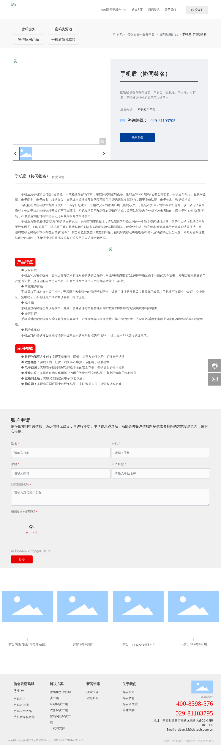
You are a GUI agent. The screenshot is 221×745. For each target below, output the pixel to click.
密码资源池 (63, 29)
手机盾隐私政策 (63, 39)
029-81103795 (162, 120)
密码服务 (28, 29)
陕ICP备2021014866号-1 (69, 740)
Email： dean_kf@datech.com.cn (190, 729)
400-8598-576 (194, 703)
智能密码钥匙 (83, 644)
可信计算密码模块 (193, 644)
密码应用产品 (28, 39)
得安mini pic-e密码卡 (138, 644)
